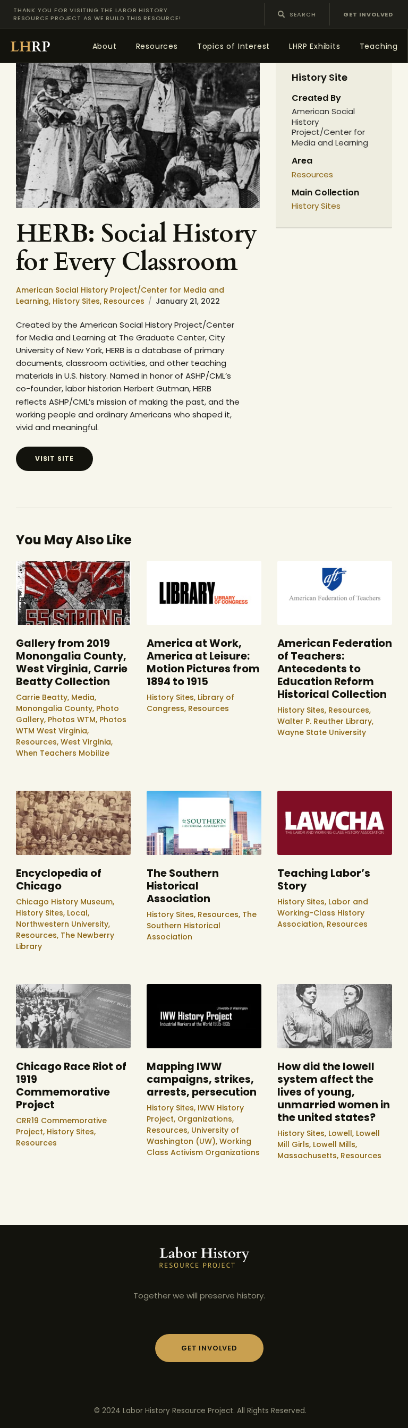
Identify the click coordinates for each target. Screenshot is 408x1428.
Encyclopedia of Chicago (58, 880)
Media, (83, 697)
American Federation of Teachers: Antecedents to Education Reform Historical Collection (334, 669)
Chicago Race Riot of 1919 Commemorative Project (71, 1086)
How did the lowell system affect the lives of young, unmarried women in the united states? (333, 1092)
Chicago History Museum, (65, 901)
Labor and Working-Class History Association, (322, 912)
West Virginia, (87, 742)
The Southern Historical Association (183, 886)
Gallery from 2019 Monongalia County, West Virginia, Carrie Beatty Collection (72, 662)
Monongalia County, (56, 708)
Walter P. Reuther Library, (325, 721)
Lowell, (342, 1133)
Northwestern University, (63, 924)
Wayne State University (321, 732)
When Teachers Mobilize (62, 753)
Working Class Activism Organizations (203, 1147)
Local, (78, 913)
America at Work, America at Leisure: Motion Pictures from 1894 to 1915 (203, 662)
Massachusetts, (309, 1155)
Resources (124, 301)
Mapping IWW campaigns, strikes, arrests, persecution (202, 1080)
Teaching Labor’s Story (323, 880)
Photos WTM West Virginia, (71, 725)
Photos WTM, (73, 719)
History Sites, (78, 301)
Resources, (38, 742)
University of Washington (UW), (193, 1136)
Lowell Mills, (335, 1144)
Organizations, (205, 1119)
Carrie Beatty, (43, 697)
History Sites (316, 206)
